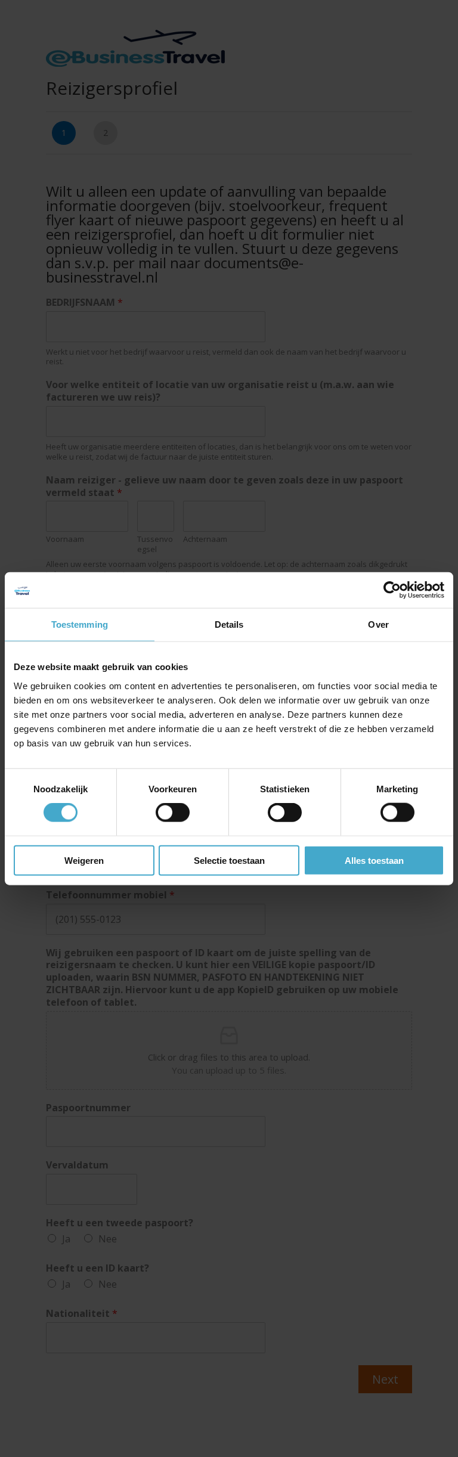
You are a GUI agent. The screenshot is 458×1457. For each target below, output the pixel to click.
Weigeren (84, 860)
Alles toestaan (374, 860)
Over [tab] (378, 624)
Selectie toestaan (229, 860)
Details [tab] (229, 624)
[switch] (173, 812)
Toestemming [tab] (79, 624)
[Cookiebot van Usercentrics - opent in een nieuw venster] (392, 590)
